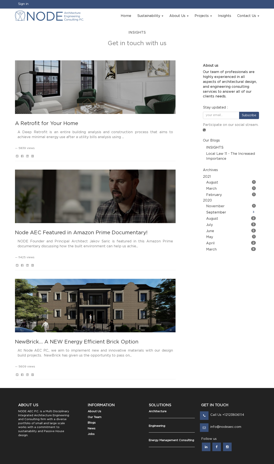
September (230, 212)
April (230, 243)
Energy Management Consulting (171, 440)
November (230, 206)
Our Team (94, 417)
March (230, 188)
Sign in (23, 4)
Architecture (158, 411)
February (230, 195)
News (91, 428)
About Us (94, 411)
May (230, 237)
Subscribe (249, 115)
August (230, 182)
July (230, 225)
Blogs (92, 422)
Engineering (157, 426)
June (230, 231)
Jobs (91, 434)
